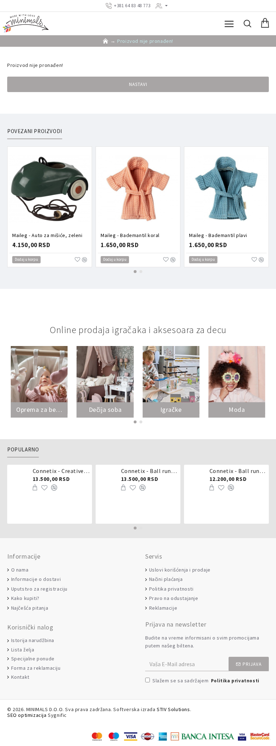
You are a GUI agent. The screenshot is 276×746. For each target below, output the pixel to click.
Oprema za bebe (39, 410)
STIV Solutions (173, 709)
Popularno (23, 449)
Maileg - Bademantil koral (130, 235)
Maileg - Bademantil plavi (218, 235)
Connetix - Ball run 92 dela (238, 470)
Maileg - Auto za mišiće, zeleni (47, 235)
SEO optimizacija (27, 715)
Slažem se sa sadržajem (205, 680)
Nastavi (138, 84)
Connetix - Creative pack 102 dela (61, 470)
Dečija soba (105, 410)
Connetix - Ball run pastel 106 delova (149, 470)
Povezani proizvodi (34, 131)
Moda (237, 410)
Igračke (171, 410)
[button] (135, 271)
